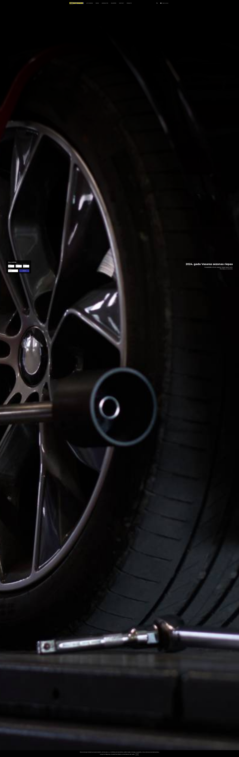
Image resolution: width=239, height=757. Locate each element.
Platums (9, 264)
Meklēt (24, 270)
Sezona (9, 268)
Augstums (18, 264)
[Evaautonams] (76, 3)
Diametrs (25, 264)
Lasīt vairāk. (132, 754)
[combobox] (11, 266)
